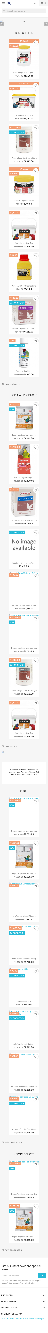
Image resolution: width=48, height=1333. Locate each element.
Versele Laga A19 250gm (24, 200)
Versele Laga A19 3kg (24, 115)
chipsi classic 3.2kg (24, 1001)
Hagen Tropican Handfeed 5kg (24, 648)
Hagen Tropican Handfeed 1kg (24, 435)
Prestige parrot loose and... (24, 563)
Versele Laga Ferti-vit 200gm (24, 328)
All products (10, 746)
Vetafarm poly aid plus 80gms (24, 1129)
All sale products (12, 1142)
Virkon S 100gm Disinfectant (24, 286)
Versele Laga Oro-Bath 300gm (24, 520)
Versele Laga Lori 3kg (24, 243)
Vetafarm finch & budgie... (24, 1044)
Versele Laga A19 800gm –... (24, 73)
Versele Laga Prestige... (24, 477)
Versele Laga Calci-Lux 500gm (24, 158)
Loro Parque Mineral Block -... (24, 916)
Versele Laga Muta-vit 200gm (24, 605)
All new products (12, 1250)
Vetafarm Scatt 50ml (24, 371)
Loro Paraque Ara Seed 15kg (24, 959)
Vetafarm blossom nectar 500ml (24, 1086)
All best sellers (11, 384)
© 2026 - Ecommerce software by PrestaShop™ (23, 1318)
